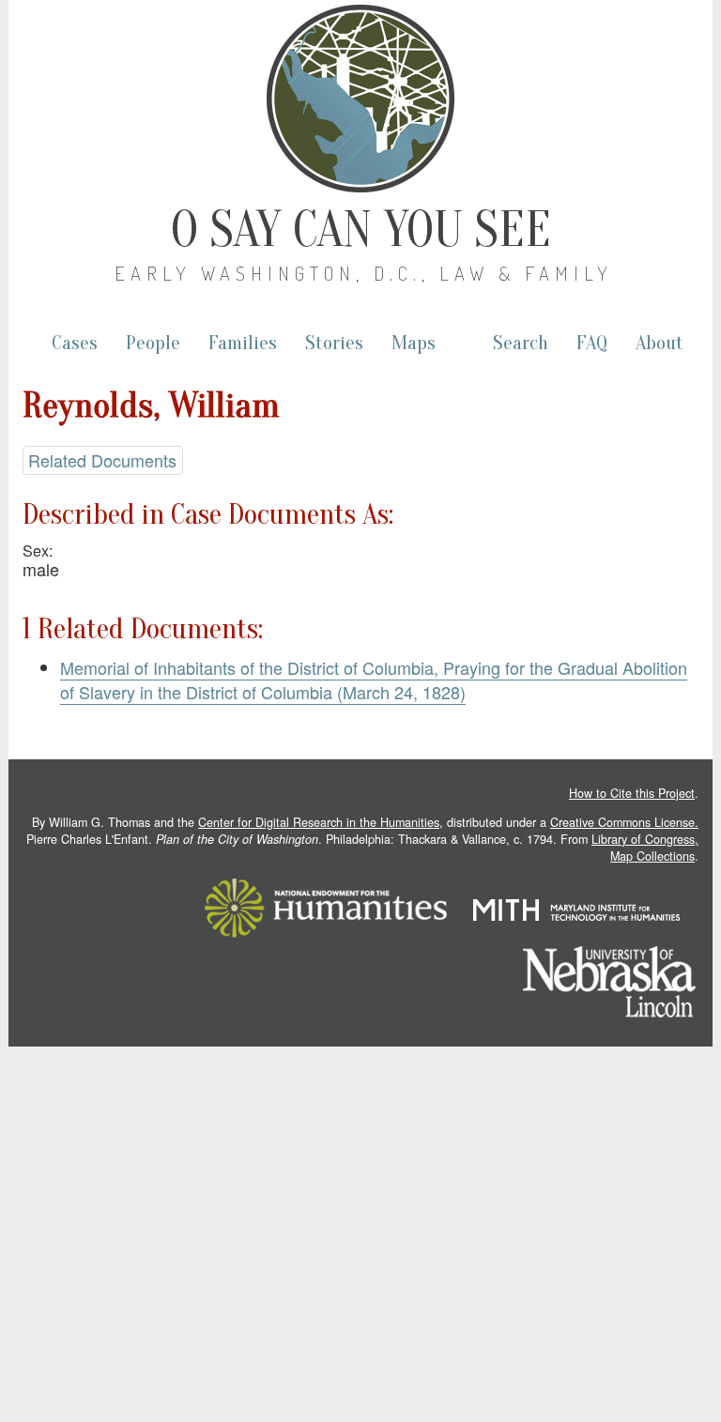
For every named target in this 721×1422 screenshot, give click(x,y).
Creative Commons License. (624, 822)
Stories (334, 343)
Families (242, 343)
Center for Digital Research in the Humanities (318, 822)
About (659, 343)
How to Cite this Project (632, 793)
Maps (413, 343)
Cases (75, 343)
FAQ (591, 343)
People (153, 343)
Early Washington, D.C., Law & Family (364, 273)
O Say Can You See (361, 230)
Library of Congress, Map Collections (644, 847)
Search (520, 343)
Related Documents (102, 460)
